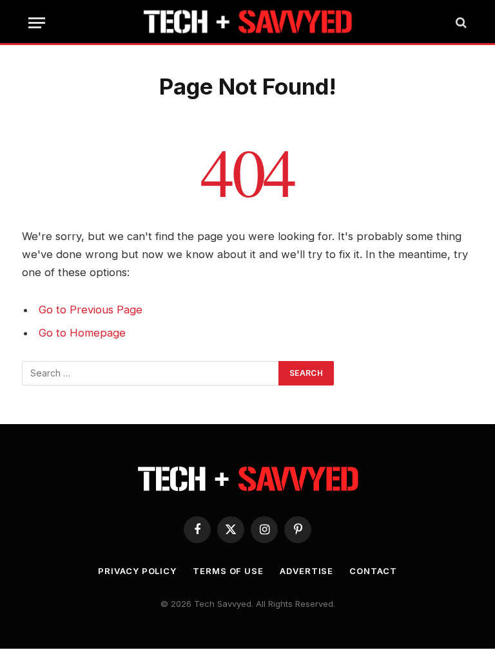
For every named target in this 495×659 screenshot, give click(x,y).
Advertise (306, 571)
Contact (372, 571)
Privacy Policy (137, 571)
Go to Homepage (82, 332)
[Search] (460, 22)
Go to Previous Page (90, 309)
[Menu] (36, 22)
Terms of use (228, 571)
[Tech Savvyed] (248, 22)
